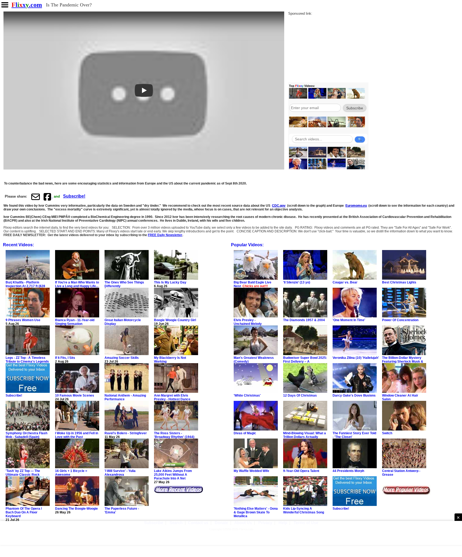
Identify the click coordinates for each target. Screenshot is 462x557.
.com (26, 4)
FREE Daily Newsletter (165, 235)
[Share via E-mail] (35, 196)
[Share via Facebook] (48, 196)
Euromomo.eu (356, 206)
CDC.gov (279, 206)
